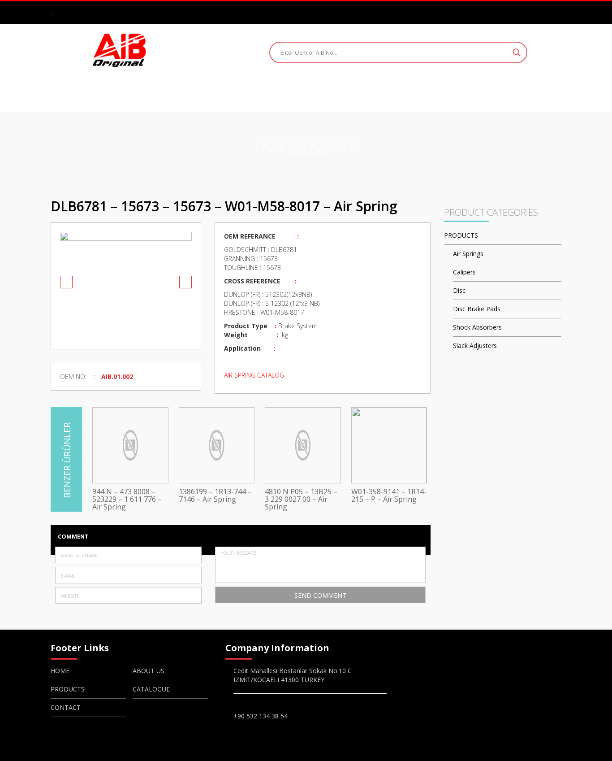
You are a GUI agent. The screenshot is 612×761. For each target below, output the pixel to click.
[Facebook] (517, 12)
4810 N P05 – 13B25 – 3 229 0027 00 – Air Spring (301, 499)
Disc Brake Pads (476, 308)
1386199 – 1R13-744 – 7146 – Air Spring (215, 495)
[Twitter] (543, 12)
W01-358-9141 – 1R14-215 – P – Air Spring (389, 495)
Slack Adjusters (475, 345)
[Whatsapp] (556, 12)
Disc (459, 290)
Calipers (464, 272)
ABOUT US (235, 93)
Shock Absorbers (477, 327)
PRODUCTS (292, 93)
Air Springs (468, 253)
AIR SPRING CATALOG (254, 375)
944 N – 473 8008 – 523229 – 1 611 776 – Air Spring (127, 499)
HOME (186, 93)
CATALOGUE (354, 93)
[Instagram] (530, 12)
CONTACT (414, 93)
